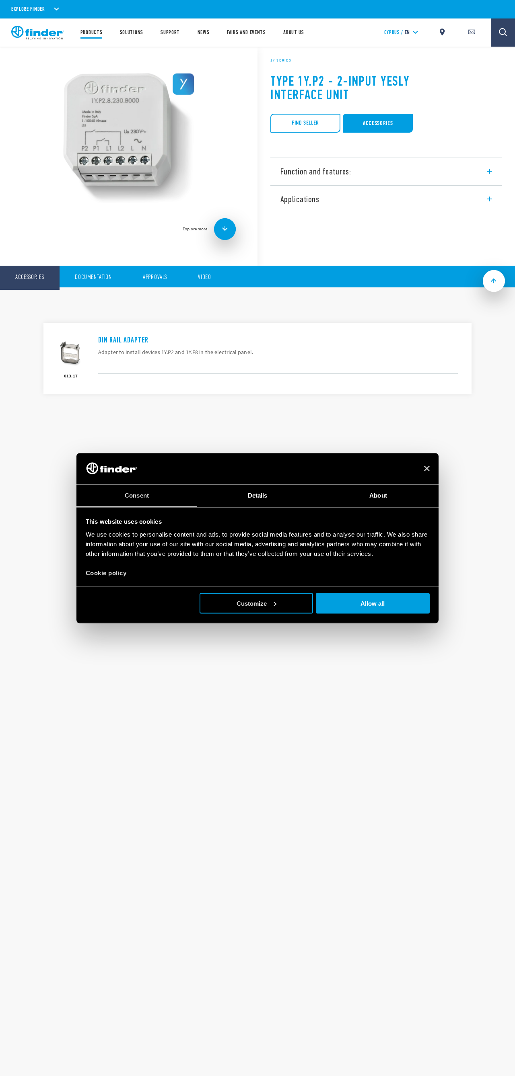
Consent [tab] (137, 495)
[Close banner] (427, 468)
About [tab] (378, 495)
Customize (252, 603)
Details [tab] (258, 495)
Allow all (372, 603)
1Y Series (280, 60)
